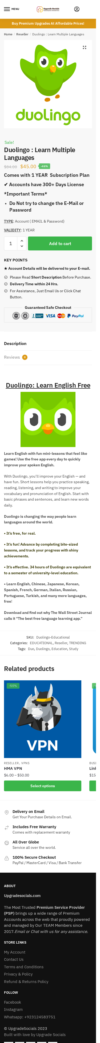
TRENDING (77, 643)
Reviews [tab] (15, 357)
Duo (31, 649)
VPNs (25, 763)
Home (8, 34)
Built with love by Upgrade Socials (35, 1034)
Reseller (22, 34)
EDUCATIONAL (41, 643)
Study (73, 649)
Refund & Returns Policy (26, 981)
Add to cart (60, 243)
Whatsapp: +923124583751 (29, 1016)
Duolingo (43, 649)
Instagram (13, 1009)
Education (59, 649)
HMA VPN (13, 768)
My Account (14, 952)
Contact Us (13, 959)
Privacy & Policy (18, 974)
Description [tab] (15, 343)
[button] (85, 47)
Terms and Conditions (23, 966)
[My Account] (77, 9)
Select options (42, 785)
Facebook (12, 1002)
